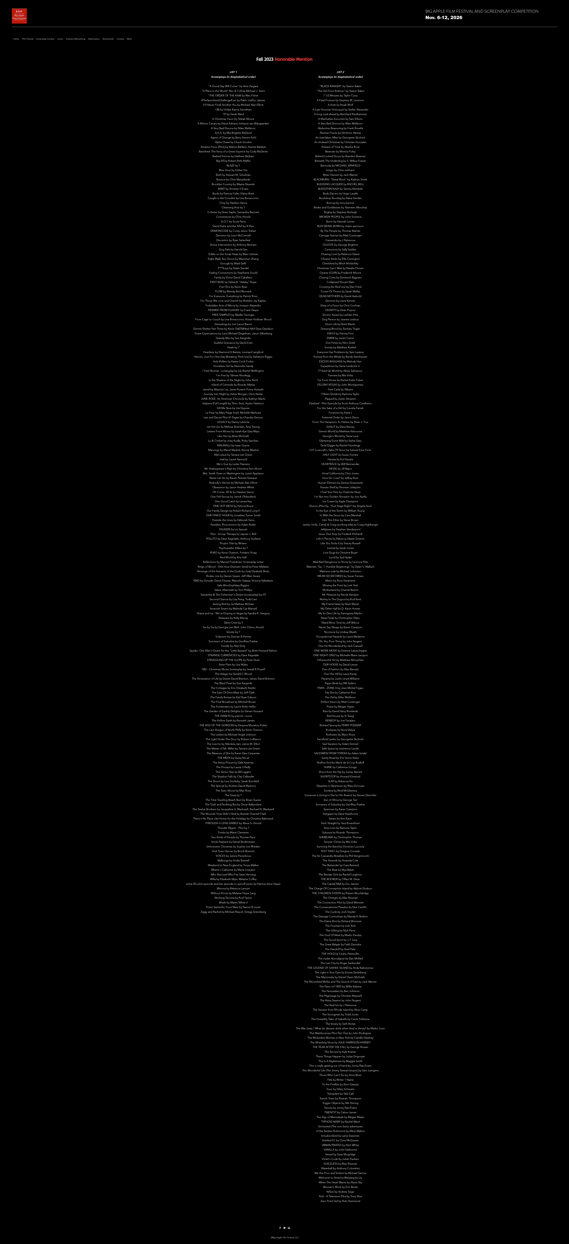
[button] (27, 39)
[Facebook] (280, 1227)
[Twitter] (284, 1227)
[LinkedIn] (288, 1227)
